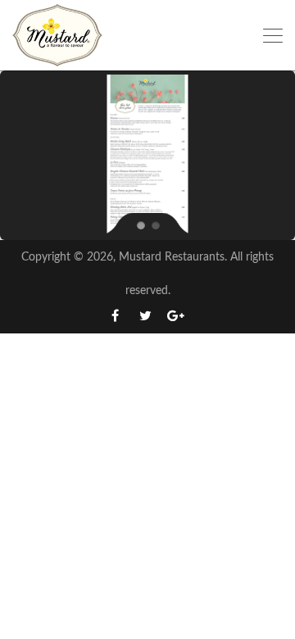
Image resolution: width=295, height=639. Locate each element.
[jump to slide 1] (140, 224)
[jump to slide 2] (155, 224)
